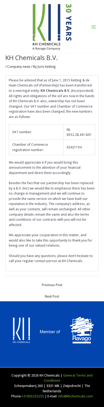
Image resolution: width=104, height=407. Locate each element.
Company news (18, 66)
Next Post (52, 296)
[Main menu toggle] (94, 27)
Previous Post (52, 285)
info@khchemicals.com (75, 396)
